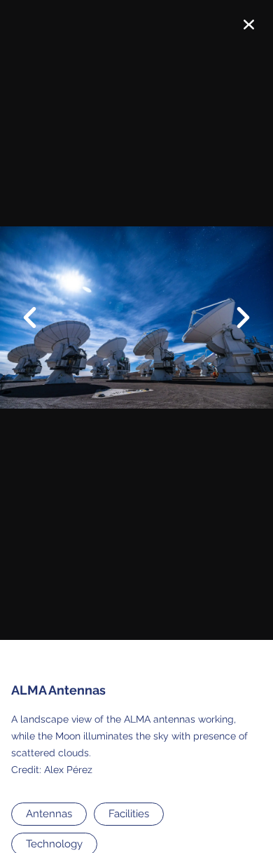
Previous (38, 307)
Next (234, 319)
